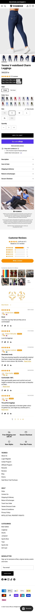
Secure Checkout (6, 179)
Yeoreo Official (9, 606)
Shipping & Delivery (7, 169)
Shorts (3, 533)
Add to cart (17, 135)
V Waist (5, 90)
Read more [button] (27, 361)
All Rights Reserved (18, 606)
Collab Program (6, 462)
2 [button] (15, 419)
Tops (3, 542)
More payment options (17, 145)
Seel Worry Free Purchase (9, 480)
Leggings (4, 530)
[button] (5, 76)
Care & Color (5, 164)
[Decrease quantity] (3, 127)
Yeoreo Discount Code (8, 506)
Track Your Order (6, 503)
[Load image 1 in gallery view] (17, 31)
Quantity (4, 123)
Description (5, 159)
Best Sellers (5, 527)
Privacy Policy (5, 512)
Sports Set (4, 545)
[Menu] (2, 6)
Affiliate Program (6, 465)
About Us (4, 456)
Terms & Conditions (7, 509)
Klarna (3, 477)
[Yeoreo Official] (16, 6)
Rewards (4, 468)
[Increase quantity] (14, 127)
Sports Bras (5, 539)
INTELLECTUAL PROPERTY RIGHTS (12, 515)
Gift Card (4, 548)
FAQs (3, 491)
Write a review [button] (17, 261)
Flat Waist (13, 90)
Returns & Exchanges (8, 174)
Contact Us (4, 494)
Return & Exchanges (7, 500)
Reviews (4, 471)
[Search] (6, 6)
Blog (2, 474)
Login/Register (6, 459)
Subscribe (7, 573)
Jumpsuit (4, 536)
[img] (5, 310)
